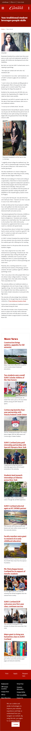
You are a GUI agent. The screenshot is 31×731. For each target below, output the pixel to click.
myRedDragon (5, 2)
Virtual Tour (20, 684)
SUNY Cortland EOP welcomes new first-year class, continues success (14, 603)
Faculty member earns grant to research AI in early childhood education (15, 538)
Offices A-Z (13, 2)
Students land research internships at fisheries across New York (13, 477)
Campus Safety (21, 692)
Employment (4, 684)
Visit (6, 673)
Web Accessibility (22, 695)
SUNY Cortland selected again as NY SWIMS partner (15, 507)
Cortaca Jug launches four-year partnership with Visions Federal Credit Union (15, 412)
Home (3, 29)
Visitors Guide (20, 2)
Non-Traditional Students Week (17, 301)
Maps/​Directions (5, 698)
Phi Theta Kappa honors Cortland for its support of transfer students (14, 571)
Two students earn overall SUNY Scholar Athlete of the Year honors (14, 377)
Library (3, 694)
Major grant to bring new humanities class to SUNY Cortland (14, 636)
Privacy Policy (15, 721)
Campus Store (5, 691)
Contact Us (20, 698)
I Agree (15, 724)
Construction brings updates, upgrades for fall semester (14, 344)
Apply (15, 673)
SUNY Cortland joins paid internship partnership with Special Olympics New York (15, 444)
